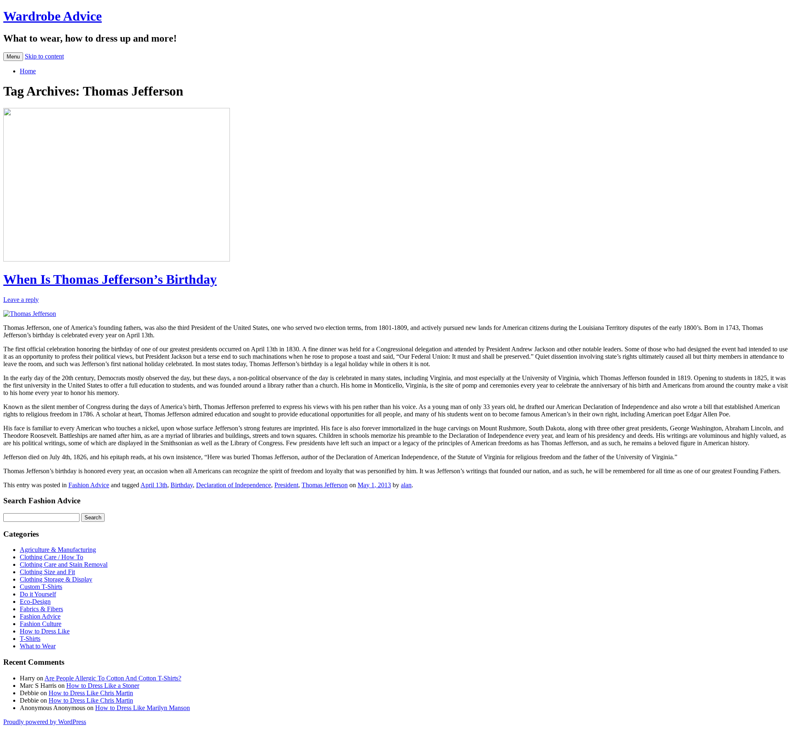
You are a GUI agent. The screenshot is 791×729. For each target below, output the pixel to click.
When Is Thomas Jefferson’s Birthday (110, 279)
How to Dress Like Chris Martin (91, 692)
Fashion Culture (40, 623)
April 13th (153, 484)
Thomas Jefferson (325, 484)
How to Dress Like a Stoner (102, 685)
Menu (13, 57)
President (286, 484)
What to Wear (38, 646)
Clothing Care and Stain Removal (64, 564)
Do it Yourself (38, 594)
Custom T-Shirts (41, 586)
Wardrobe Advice (52, 16)
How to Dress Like (45, 631)
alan (406, 484)
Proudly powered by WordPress (44, 721)
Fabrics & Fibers (41, 608)
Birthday (182, 484)
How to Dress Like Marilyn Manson (142, 707)
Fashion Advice (88, 484)
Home (28, 71)
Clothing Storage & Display (56, 579)
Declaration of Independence (233, 484)
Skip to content (44, 56)
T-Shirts (30, 638)
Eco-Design (35, 601)
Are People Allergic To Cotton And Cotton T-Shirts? (112, 678)
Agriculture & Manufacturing (58, 549)
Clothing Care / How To (51, 557)
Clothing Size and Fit (47, 571)
